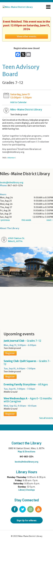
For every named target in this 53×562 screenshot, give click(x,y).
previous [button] (5, 220)
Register (10, 353)
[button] (48, 7)
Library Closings (26, 489)
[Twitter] (22, 509)
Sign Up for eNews (27, 520)
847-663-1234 (26, 456)
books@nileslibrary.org (11, 182)
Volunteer (11, 158)
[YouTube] (38, 509)
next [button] (49, 220)
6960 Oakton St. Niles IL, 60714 (16, 240)
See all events (46, 418)
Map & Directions (26, 451)
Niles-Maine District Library (26, 109)
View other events (26, 36)
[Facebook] (14, 509)
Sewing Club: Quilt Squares (27, 362)
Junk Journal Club (22, 340)
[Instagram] (30, 509)
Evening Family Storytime (26, 384)
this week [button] (26, 220)
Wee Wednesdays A (28, 400)
